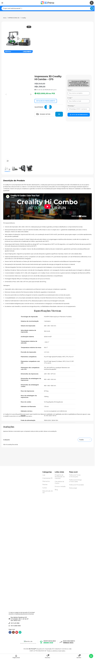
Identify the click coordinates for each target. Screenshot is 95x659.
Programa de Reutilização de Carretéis (60, 476)
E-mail (70, 98)
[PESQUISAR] (91, 8)
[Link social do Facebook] (10, 632)
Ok (59, 114)
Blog (56, 489)
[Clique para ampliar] (8, 161)
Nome (70, 90)
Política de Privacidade (76, 485)
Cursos (44, 488)
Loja (43, 475)
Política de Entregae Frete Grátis (75, 480)
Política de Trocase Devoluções (74, 476)
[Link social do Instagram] (13, 632)
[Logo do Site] (47, 2)
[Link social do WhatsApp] (20, 632)
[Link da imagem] (14, 540)
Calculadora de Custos (59, 482)
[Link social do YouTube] (16, 632)
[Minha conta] (92, 3)
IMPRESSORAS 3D (13, 17)
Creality (23, 17)
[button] (6, 94)
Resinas (44, 484)
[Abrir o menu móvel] (2, 3)
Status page (73, 488)
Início (4, 17)
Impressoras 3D (47, 478)
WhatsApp (71, 106)
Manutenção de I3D (47, 491)
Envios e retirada (60, 486)
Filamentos (46, 481)
